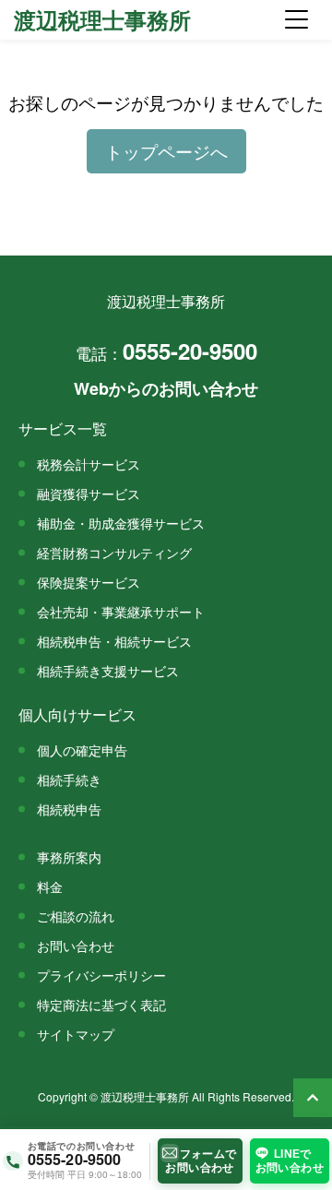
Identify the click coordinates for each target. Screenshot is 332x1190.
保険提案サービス (88, 581)
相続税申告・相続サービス (114, 640)
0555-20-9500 (166, 350)
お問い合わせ (75, 945)
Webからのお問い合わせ (166, 388)
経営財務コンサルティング (114, 552)
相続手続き (69, 779)
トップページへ (166, 151)
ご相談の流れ (75, 915)
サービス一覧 (62, 428)
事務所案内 (69, 856)
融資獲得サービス (88, 493)
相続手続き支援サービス (108, 670)
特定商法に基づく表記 (101, 1004)
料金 (50, 886)
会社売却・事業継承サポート (121, 611)
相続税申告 (69, 808)
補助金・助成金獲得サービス (121, 522)
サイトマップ (75, 1033)
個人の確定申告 (82, 749)
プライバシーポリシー (101, 974)
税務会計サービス (88, 463)
